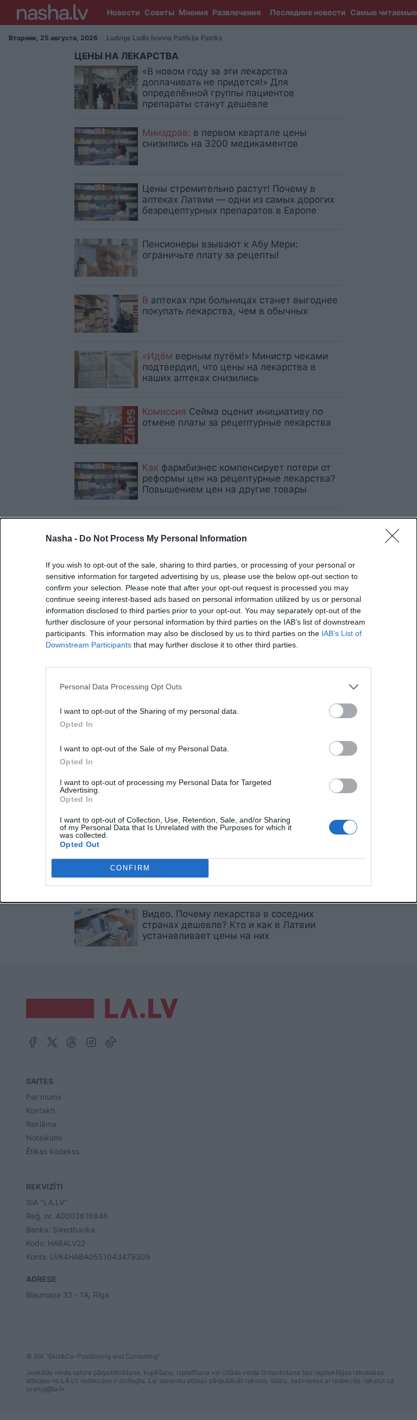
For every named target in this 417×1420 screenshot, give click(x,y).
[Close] (396, 539)
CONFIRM (130, 868)
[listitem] (208, 687)
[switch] (343, 710)
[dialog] (208, 710)
